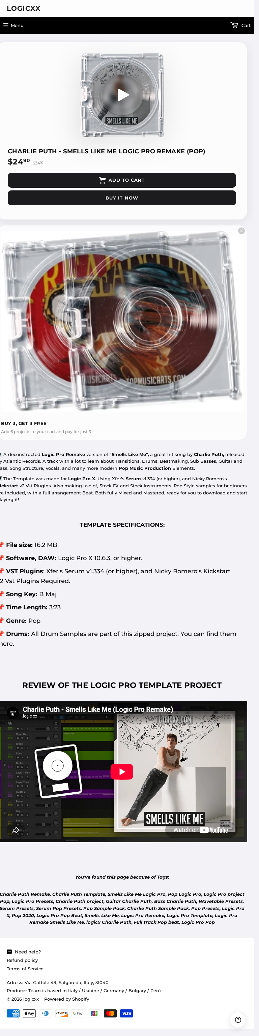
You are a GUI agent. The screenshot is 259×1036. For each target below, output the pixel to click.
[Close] (241, 230)
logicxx (23, 8)
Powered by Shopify (66, 999)
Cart (245, 25)
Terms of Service (25, 968)
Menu (17, 25)
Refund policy (22, 960)
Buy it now (122, 198)
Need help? (28, 951)
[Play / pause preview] (122, 95)
